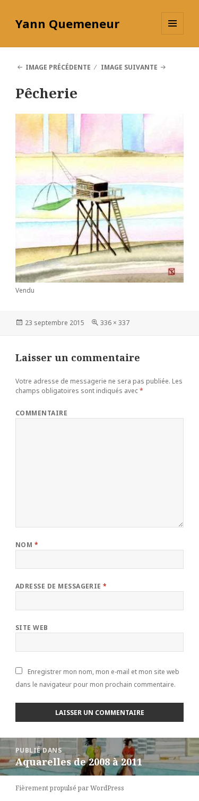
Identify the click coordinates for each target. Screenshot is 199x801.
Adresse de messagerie (61, 586)
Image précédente (58, 67)
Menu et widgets (173, 34)
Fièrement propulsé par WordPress (69, 788)
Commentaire (41, 412)
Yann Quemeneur (67, 23)
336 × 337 (114, 322)
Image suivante (129, 67)
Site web (31, 627)
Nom (26, 544)
